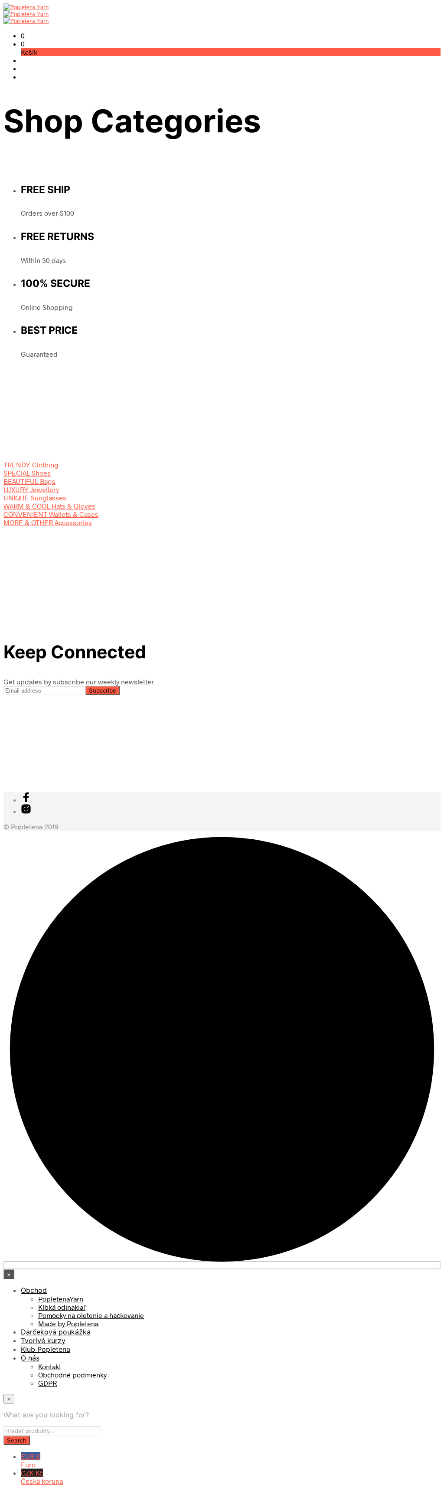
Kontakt (49, 1366)
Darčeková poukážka (56, 1332)
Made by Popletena (68, 1323)
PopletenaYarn (60, 1299)
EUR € (30, 1460)
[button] (23, 35)
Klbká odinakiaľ (61, 1307)
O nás (30, 1358)
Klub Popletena (45, 1349)
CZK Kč (42, 1477)
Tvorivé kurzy (43, 1340)
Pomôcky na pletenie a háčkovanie (91, 1315)
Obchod (34, 1290)
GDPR (47, 1383)
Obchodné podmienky (72, 1374)
